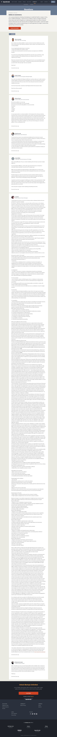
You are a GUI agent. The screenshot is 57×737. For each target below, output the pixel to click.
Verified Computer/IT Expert (19, 663)
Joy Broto (17, 196)
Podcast (31, 4)
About (42, 1)
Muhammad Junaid (18, 662)
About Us (40, 706)
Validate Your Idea (5, 705)
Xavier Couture (18, 75)
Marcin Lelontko (18, 39)
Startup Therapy (23, 705)
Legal (12, 711)
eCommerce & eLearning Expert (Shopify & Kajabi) (23, 76)
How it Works (14, 1)
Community (35, 1)
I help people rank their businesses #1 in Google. (23, 159)
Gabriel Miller (17, 158)
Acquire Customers (5, 706)
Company (40, 703)
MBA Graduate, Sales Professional (21, 134)
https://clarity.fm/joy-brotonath (39, 651)
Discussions (26, 4)
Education (29, 1)
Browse (19, 1)
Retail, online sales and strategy (20, 40)
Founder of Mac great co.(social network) (22, 99)
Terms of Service (14, 713)
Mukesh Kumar (18, 98)
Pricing (24, 1)
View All (3, 708)
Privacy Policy (13, 715)
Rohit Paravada (18, 133)
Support (46, 1)
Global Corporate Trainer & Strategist (21, 197)
